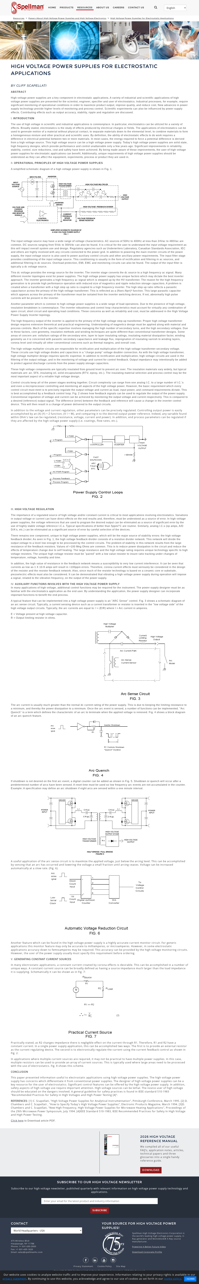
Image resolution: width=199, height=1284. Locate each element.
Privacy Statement (84, 1266)
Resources (85, 7)
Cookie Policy (103, 1266)
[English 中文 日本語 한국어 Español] (175, 8)
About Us (102, 7)
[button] (156, 7)
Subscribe (99, 1210)
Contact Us (136, 7)
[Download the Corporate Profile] (115, 1243)
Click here (17, 1120)
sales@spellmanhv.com (30, 1252)
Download (151, 1170)
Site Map (118, 1266)
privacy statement (14, 1278)
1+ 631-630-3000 (27, 1246)
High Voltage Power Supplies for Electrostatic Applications (142, 18)
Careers (118, 7)
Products (67, 7)
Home (52, 7)
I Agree (190, 1278)
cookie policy (172, 1278)
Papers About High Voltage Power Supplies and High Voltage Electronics (67, 18)
